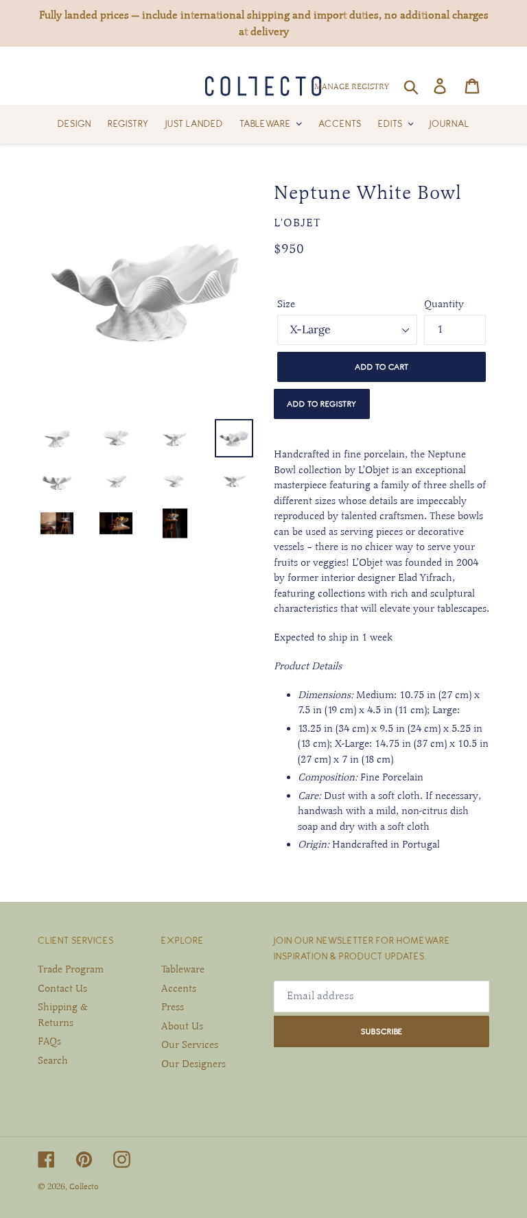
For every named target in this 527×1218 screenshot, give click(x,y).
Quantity (444, 304)
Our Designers (193, 1064)
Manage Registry (351, 86)
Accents (178, 988)
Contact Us (62, 988)
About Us (182, 1026)
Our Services (189, 1044)
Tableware (182, 969)
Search (53, 1060)
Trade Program (71, 969)
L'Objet (297, 223)
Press (172, 1007)
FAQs (49, 1041)
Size (286, 304)
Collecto (84, 1186)
